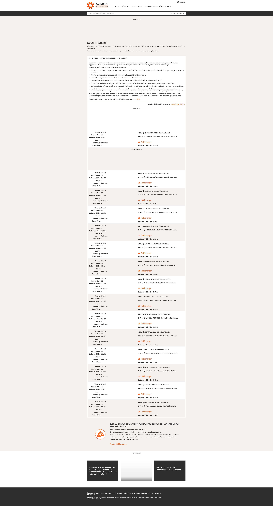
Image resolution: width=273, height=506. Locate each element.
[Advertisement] (136, 31)
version (167, 104)
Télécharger (146, 142)
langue (182, 104)
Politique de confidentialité (118, 493)
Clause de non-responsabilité (139, 493)
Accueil (118, 6)
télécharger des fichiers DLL (133, 6)
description (175, 104)
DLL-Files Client (156, 493)
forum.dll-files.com (117, 444)
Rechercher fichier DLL (178, 13)
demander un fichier (152, 6)
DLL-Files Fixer (92, 495)
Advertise (104, 493)
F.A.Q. (169, 6)
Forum (163, 6)
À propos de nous (93, 493)
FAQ (138, 99)
